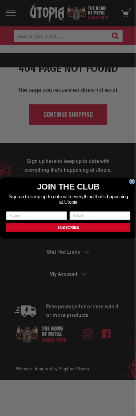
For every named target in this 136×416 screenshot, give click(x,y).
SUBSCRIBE (68, 227)
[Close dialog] (132, 181)
